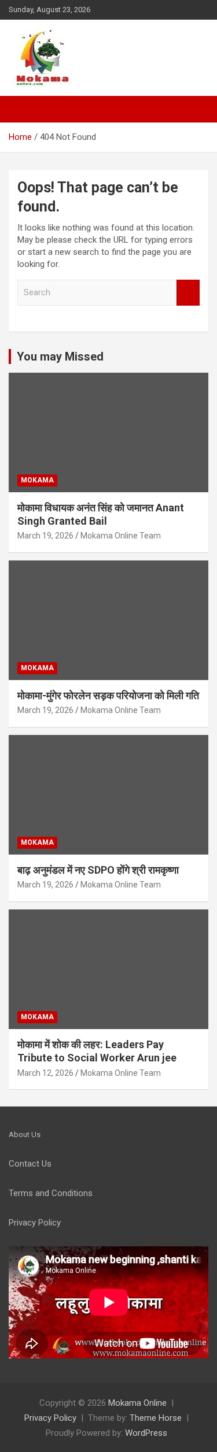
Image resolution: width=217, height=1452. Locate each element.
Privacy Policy (50, 1418)
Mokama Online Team (120, 535)
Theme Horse (156, 1418)
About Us (25, 1134)
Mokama (37, 480)
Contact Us (30, 1163)
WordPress (146, 1433)
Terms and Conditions (51, 1193)
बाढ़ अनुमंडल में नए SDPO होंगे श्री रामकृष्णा (98, 870)
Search (188, 293)
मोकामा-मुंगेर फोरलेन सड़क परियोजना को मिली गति (108, 695)
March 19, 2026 (45, 535)
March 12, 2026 (45, 1073)
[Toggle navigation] (23, 109)
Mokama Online (137, 1403)
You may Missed (60, 356)
